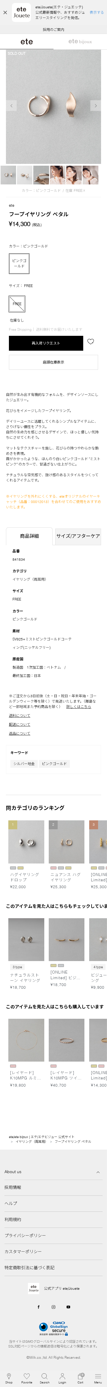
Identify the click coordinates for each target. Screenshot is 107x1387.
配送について (19, 724)
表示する (97, 12)
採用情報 (12, 1187)
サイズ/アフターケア (78, 536)
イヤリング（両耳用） (30, 579)
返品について (19, 733)
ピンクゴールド (54, 763)
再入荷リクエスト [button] (46, 343)
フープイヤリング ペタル (73, 1142)
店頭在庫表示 (53, 362)
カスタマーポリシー (23, 1251)
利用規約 (12, 1219)
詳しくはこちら (78, 706)
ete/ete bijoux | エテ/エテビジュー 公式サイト (42, 1137)
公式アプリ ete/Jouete (62, 1288)
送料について (19, 715)
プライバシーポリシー (25, 1235)
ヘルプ (10, 1203)
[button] (45, 1378)
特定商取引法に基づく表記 (29, 1267)
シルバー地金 (24, 763)
